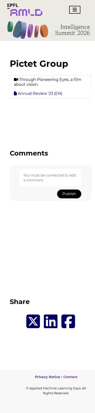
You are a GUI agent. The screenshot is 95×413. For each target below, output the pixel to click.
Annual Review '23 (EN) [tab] (39, 93)
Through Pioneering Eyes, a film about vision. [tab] (47, 82)
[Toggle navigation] (74, 10)
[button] (69, 193)
